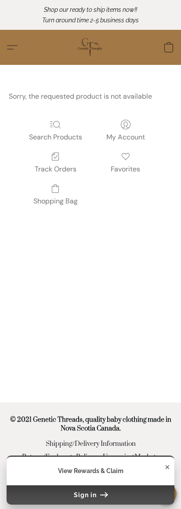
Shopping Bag (55, 201)
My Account (125, 137)
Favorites (125, 169)
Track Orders (55, 169)
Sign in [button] (86, 494)
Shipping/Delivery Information (91, 444)
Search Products (55, 137)
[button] (90, 47)
